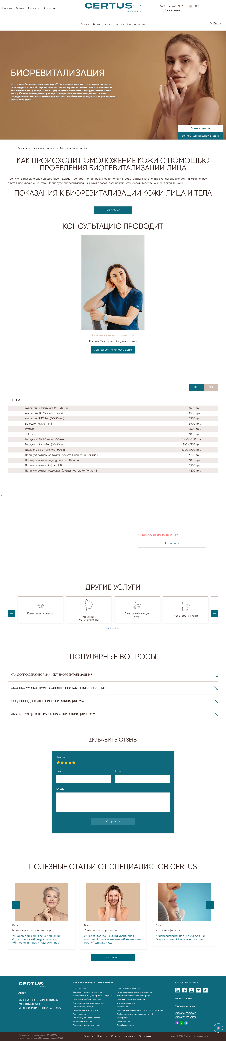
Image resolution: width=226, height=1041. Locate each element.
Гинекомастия (123, 1022)
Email (118, 771)
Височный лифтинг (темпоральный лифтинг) (92, 996)
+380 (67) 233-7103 (185, 1017)
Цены (106, 24)
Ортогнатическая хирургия (85, 1011)
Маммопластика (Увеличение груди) (133, 996)
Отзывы (19, 8)
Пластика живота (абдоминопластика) (134, 992)
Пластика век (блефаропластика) (88, 1003)
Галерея (118, 24)
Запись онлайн (172, 10)
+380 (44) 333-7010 (185, 1013)
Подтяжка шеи (79, 1014)
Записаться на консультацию (201, 135)
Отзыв (60, 788)
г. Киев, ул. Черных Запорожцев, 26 (38, 1000)
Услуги (85, 24)
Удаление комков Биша (83, 1022)
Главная (88, 1036)
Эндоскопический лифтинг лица (87, 992)
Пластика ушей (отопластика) (86, 1018)
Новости (6, 8)
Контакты (34, 8)
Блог (15, 925)
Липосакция (122, 1007)
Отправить (113, 821)
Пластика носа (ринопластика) (87, 999)
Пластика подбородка (83, 1007)
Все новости (113, 957)
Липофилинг (122, 1018)
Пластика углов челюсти (128, 988)
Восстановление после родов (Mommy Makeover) (140, 1011)
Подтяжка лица (80, 988)
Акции (96, 24)
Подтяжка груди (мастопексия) (131, 999)
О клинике (49, 8)
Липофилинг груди (125, 1025)
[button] (108, 628)
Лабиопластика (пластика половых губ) (135, 1014)
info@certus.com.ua (29, 1004)
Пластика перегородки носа (86, 1025)
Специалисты (136, 24)
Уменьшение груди (126, 1003)
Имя (58, 771)
